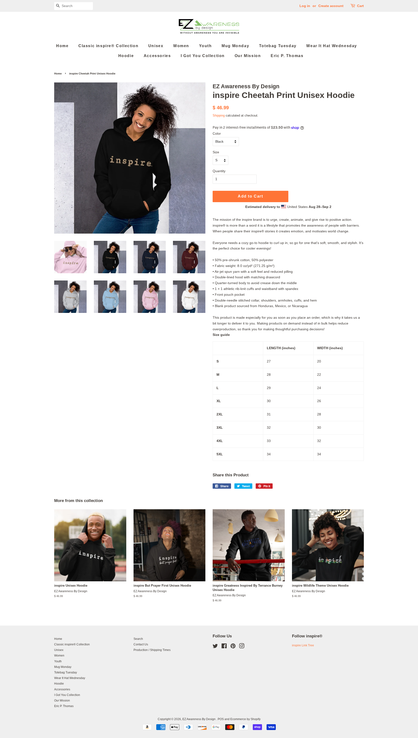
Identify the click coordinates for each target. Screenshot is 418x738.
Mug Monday (235, 46)
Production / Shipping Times (152, 650)
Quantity (219, 171)
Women (181, 46)
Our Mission (248, 56)
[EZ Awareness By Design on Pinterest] (233, 647)
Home (62, 46)
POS (221, 719)
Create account (330, 6)
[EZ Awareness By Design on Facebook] (224, 647)
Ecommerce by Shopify (245, 719)
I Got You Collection (203, 56)
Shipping (219, 115)
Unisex (156, 46)
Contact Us (141, 644)
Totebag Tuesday (278, 46)
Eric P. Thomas (287, 56)
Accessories (157, 56)
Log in (304, 6)
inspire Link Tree (303, 645)
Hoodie (126, 56)
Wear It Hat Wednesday (331, 46)
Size (216, 152)
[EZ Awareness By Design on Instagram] (241, 647)
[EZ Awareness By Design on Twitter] (215, 647)
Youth (205, 46)
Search (138, 639)
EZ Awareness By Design (199, 719)
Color (217, 133)
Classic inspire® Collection (108, 46)
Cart (360, 6)
